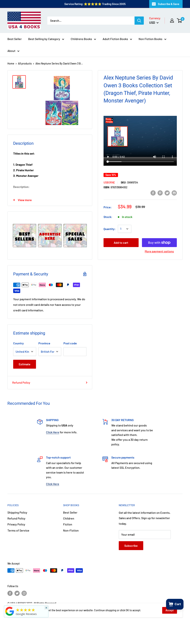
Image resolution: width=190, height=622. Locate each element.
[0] (179, 20)
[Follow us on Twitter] (17, 593)
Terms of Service (18, 530)
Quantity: (110, 229)
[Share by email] (174, 193)
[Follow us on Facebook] (10, 593)
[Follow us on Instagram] (24, 593)
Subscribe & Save (168, 4)
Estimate (24, 364)
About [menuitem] (11, 50)
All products (25, 63)
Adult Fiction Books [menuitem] (115, 39)
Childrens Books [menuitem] (81, 39)
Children (68, 518)
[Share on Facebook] (153, 193)
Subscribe (131, 545)
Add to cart (121, 242)
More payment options (159, 251)
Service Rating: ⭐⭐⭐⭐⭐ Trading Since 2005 (95, 4)
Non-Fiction (71, 530)
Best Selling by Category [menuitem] (44, 39)
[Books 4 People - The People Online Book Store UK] (9, 616)
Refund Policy (21, 382)
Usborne (109, 182)
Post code (70, 343)
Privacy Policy (16, 524)
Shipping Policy (17, 512)
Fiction (67, 524)
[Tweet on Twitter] (167, 193)
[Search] (139, 20)
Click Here (52, 432)
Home (10, 63)
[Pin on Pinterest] (160, 193)
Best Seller (70, 512)
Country (18, 343)
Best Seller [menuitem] (14, 39)
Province (44, 343)
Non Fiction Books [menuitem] (150, 39)
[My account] (172, 21)
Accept (170, 610)
